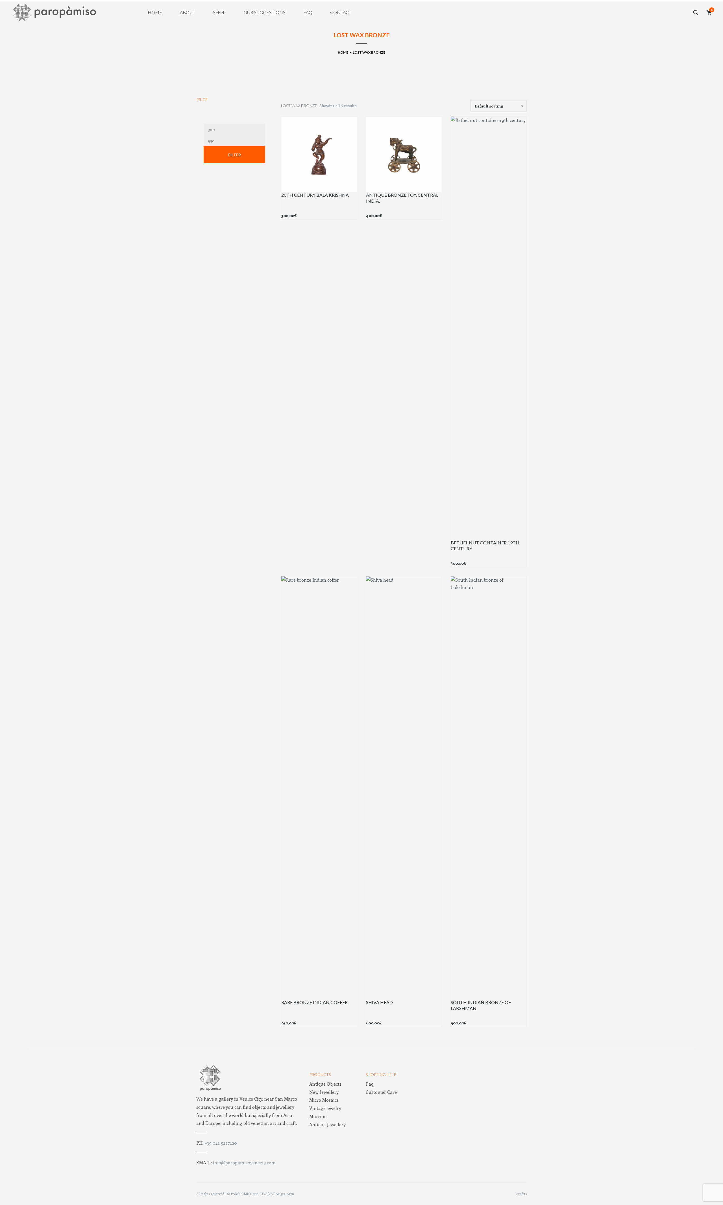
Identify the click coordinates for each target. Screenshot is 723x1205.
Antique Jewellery (327, 1124)
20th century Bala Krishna (315, 195)
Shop (219, 12)
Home (155, 12)
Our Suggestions (264, 12)
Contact (340, 12)
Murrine (317, 1116)
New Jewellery (324, 1092)
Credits (521, 1193)
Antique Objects (325, 1084)
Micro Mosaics (324, 1100)
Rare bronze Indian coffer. (315, 1002)
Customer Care (381, 1092)
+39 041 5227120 (221, 1143)
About (187, 12)
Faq (307, 12)
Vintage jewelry (325, 1108)
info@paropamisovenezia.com (244, 1162)
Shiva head (379, 1002)
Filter (234, 154)
